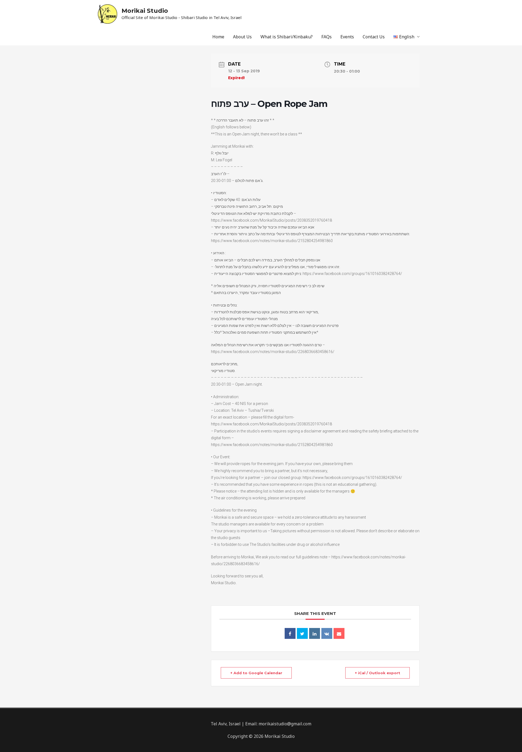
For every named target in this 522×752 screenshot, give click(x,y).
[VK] (326, 633)
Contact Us (374, 37)
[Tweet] (302, 633)
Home (218, 37)
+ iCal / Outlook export (377, 673)
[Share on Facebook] (290, 633)
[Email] (339, 633)
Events (347, 37)
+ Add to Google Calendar (256, 673)
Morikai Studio (145, 10)
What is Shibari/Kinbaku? (286, 37)
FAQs (326, 37)
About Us (242, 37)
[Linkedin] (314, 633)
